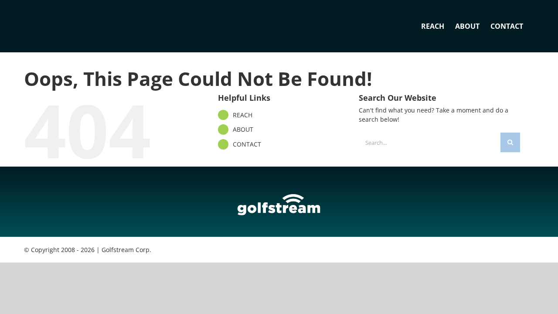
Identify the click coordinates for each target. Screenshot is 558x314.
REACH (242, 115)
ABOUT (243, 129)
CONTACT (247, 144)
